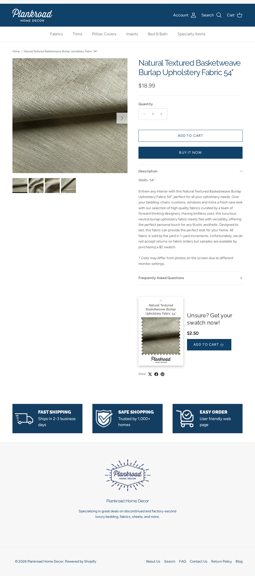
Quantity (145, 104)
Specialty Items (191, 34)
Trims (77, 34)
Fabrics (56, 34)
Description (147, 171)
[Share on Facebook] (156, 374)
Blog (239, 561)
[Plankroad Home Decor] (32, 15)
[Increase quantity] (162, 114)
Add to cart (190, 136)
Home (16, 51)
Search (169, 561)
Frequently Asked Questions (161, 278)
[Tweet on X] (150, 374)
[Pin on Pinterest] (162, 374)
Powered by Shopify (80, 561)
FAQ (182, 561)
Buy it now (190, 152)
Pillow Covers (104, 34)
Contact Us (198, 561)
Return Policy (221, 561)
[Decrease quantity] (143, 114)
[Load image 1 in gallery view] (70, 115)
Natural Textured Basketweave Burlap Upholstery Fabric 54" (61, 51)
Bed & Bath (158, 34)
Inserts (132, 34)
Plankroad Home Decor (45, 561)
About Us (153, 561)
